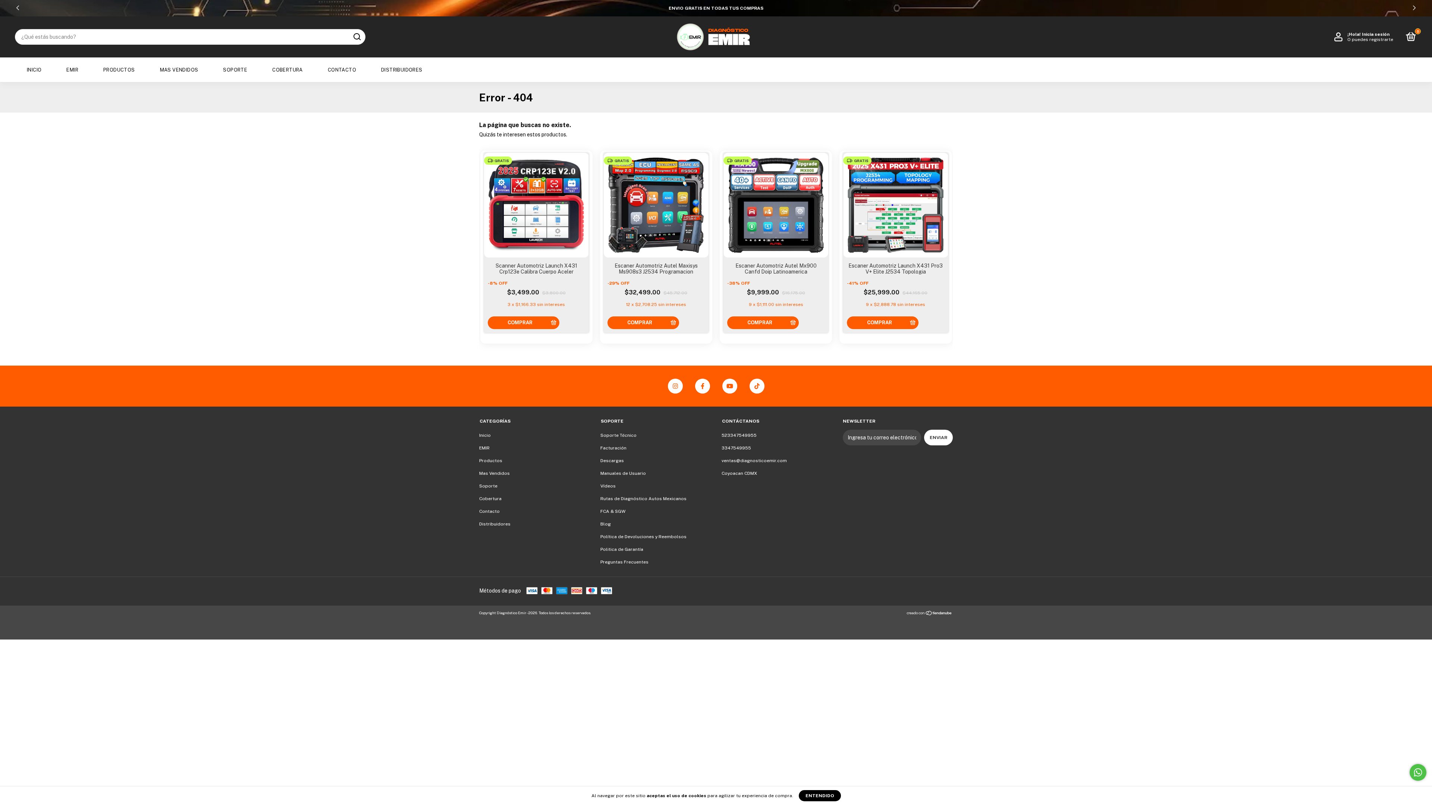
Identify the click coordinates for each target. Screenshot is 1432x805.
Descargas (612, 460)
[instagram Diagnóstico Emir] (675, 386)
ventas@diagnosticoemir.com (754, 460)
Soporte (235, 70)
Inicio (34, 70)
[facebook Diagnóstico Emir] (702, 386)
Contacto (342, 70)
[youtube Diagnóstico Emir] (729, 386)
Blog (605, 524)
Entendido (820, 795)
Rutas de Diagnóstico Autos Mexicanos (643, 498)
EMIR (72, 70)
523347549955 (739, 435)
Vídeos (608, 486)
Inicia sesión (1375, 34)
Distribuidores (402, 70)
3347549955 (736, 448)
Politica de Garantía (621, 549)
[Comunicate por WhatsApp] (1418, 772)
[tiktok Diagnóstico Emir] (757, 386)
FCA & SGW (612, 511)
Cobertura (287, 70)
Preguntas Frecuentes (624, 562)
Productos (119, 70)
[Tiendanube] (929, 614)
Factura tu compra (716, 8)
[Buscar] (357, 37)
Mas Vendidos (179, 70)
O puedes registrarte (1370, 39)
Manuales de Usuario (623, 473)
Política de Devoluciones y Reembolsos (643, 536)
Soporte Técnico (618, 435)
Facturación (613, 448)
